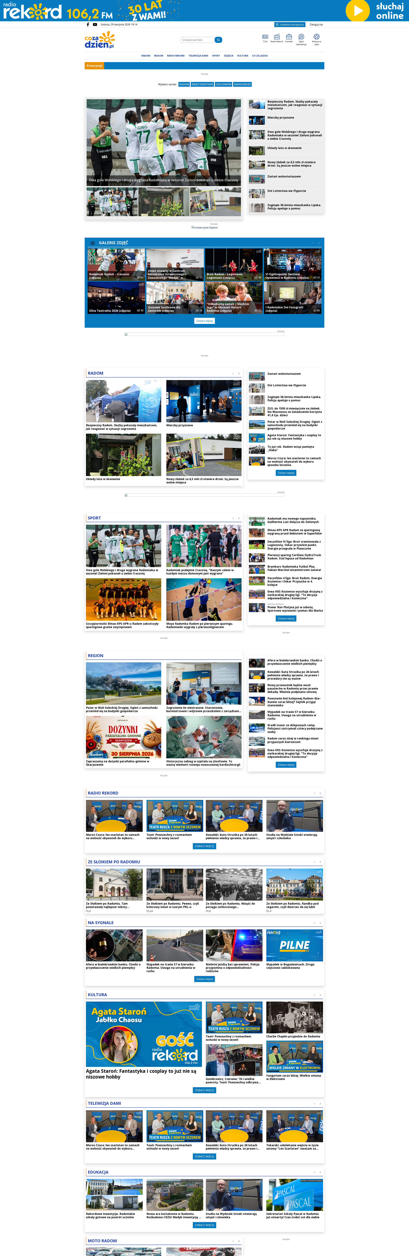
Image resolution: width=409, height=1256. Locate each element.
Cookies (164, 681)
